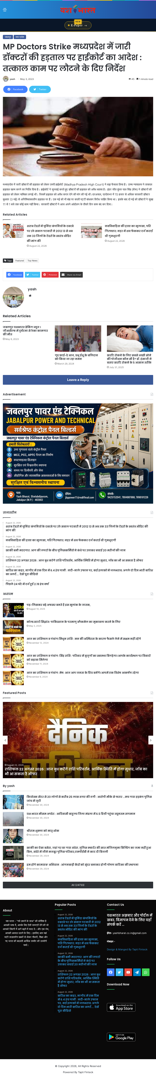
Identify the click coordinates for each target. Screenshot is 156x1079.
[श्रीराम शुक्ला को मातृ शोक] (13, 836)
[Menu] (5, 11)
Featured (19, 260)
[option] (78, 740)
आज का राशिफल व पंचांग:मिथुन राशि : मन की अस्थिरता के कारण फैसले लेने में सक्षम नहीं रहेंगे (84, 639)
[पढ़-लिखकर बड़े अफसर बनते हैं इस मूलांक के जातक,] (13, 610)
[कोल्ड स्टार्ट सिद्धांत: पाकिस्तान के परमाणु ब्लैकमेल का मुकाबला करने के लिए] (13, 627)
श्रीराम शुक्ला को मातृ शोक (43, 831)
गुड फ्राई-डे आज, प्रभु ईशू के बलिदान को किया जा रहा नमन (76, 357)
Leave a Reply (78, 380)
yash (12, 79)
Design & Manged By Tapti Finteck (127, 949)
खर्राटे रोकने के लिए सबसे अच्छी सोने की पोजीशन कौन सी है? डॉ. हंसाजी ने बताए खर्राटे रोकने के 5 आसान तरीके (129, 358)
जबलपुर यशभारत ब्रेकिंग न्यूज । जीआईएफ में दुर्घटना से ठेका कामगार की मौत (25, 330)
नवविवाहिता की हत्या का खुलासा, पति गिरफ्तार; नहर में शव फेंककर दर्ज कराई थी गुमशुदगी (129, 231)
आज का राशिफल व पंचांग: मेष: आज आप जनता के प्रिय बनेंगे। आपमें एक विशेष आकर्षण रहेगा (83, 673)
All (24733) (78, 884)
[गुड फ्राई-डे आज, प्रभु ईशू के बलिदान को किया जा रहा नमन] (78, 338)
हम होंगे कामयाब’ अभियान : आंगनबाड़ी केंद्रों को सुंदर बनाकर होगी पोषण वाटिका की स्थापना (82, 865)
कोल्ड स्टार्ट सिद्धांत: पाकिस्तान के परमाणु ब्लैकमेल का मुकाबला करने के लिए (73, 622)
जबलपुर (8, 36)
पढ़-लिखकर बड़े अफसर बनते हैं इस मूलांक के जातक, (59, 605)
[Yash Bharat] (78, 9)
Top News (32, 260)
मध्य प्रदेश (20, 36)
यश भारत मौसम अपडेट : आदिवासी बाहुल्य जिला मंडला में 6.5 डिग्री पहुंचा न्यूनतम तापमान (81, 814)
